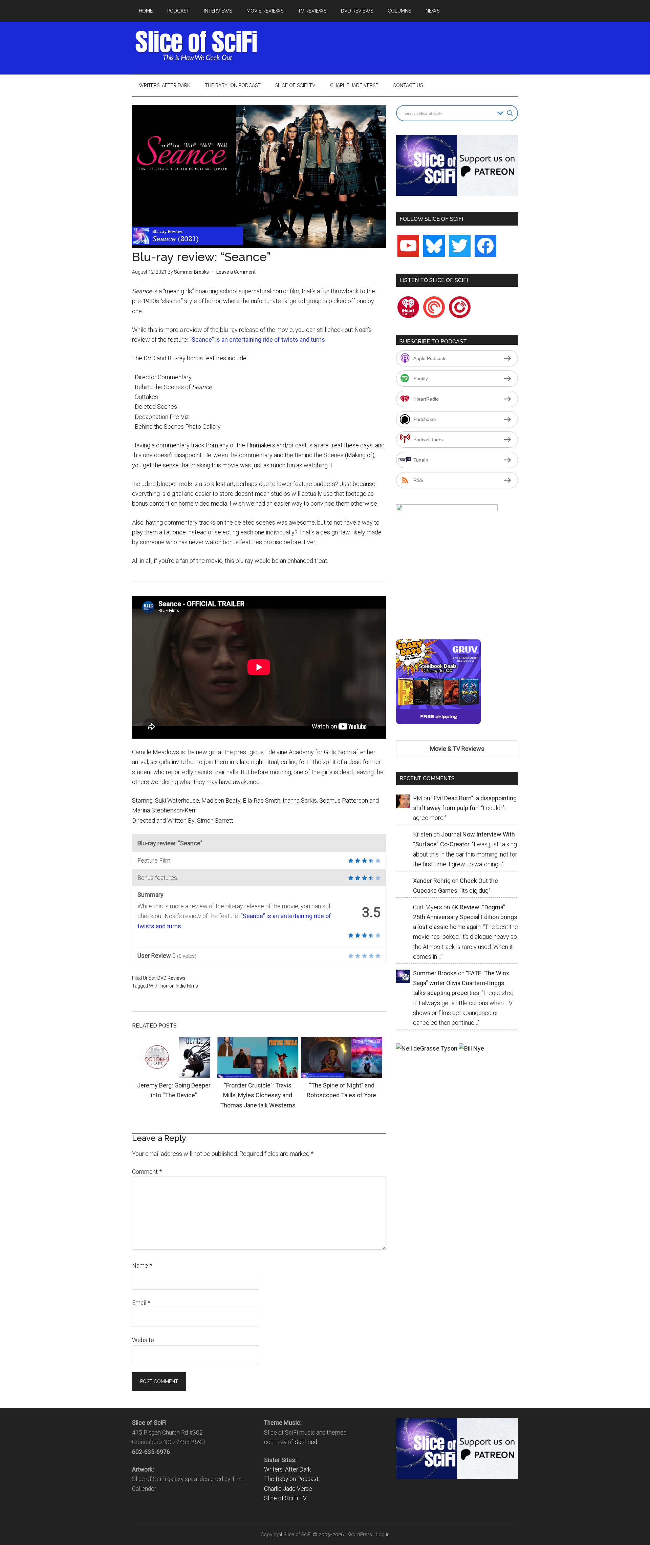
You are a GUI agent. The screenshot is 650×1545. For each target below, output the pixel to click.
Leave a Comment (236, 272)
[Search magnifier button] (510, 113)
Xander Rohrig (432, 880)
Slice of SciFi (196, 45)
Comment (147, 1171)
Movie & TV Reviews (457, 748)
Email (141, 1302)
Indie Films (187, 986)
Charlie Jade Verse (288, 1488)
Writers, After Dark (287, 1469)
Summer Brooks (191, 272)
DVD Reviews (171, 978)
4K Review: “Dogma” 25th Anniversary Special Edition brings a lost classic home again (465, 917)
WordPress (360, 1534)
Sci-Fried (306, 1442)
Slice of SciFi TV (285, 1498)
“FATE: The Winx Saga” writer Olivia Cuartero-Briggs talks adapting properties (461, 983)
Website (143, 1339)
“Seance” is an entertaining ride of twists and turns (257, 339)
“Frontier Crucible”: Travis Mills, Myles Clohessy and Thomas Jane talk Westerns (258, 1095)
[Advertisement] (395, 45)
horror (167, 986)
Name (142, 1265)
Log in (383, 1534)
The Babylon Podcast (291, 1479)
